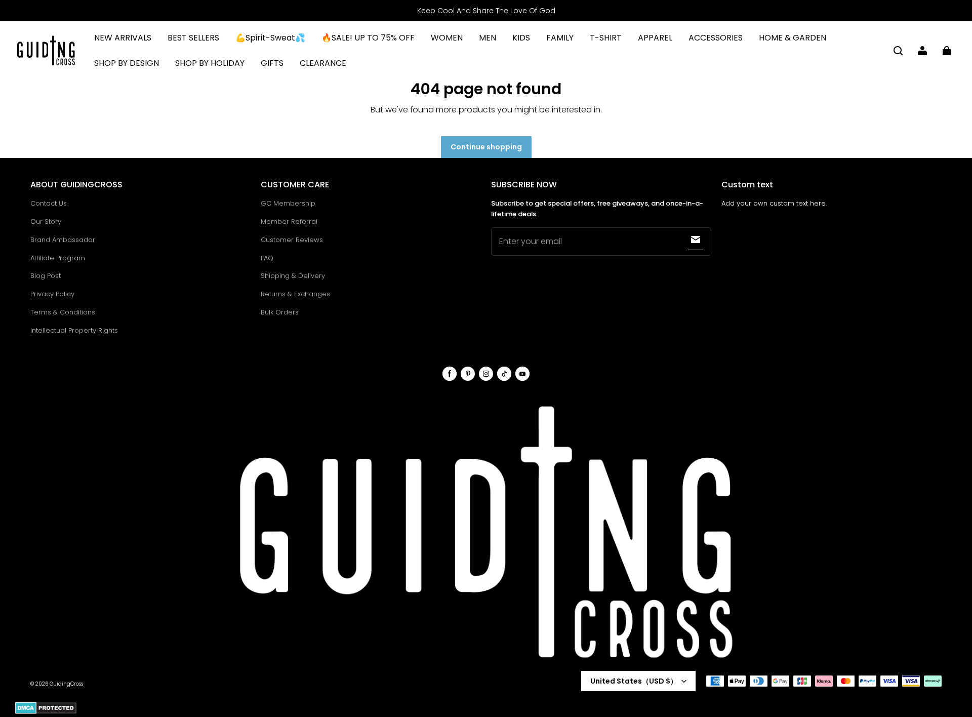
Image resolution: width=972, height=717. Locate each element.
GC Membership (288, 203)
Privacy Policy (52, 294)
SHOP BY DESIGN (126, 63)
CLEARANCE (323, 63)
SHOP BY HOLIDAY (210, 63)
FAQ (267, 258)
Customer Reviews (292, 240)
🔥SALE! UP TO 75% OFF (368, 38)
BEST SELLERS (193, 38)
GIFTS (272, 63)
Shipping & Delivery (293, 276)
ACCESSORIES (715, 38)
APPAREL (655, 38)
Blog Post (45, 276)
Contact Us (48, 203)
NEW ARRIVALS (122, 38)
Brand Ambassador (62, 240)
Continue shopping (486, 147)
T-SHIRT (606, 38)
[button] (898, 51)
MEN (487, 38)
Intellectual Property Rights (74, 330)
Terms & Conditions (62, 312)
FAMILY (560, 38)
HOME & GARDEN (792, 38)
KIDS (521, 38)
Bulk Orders (280, 312)
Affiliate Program (57, 258)
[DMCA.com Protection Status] (45, 712)
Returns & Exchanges (295, 294)
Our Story (45, 221)
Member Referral (289, 221)
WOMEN (447, 38)
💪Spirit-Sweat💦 (270, 38)
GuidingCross (66, 684)
